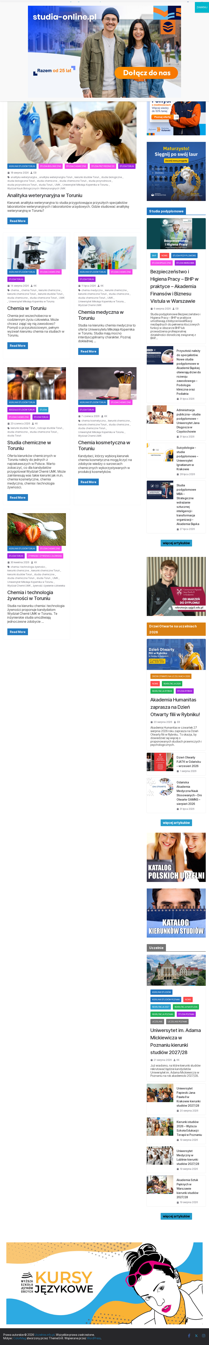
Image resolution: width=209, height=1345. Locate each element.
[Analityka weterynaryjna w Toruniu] (72, 127)
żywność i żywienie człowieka (45, 556)
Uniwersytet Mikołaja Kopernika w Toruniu (85, 184)
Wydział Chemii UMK (89, 305)
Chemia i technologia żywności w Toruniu (30, 595)
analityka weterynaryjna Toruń (55, 177)
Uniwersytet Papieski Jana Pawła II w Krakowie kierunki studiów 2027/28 (188, 1097)
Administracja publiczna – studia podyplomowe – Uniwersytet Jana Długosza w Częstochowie (188, 420)
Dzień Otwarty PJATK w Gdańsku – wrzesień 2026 (189, 762)
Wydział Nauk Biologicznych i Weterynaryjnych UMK (36, 188)
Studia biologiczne (50, 166)
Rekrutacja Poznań (162, 1014)
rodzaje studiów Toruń (21, 409)
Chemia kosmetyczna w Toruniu (104, 445)
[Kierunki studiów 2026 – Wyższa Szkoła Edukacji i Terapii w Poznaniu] (160, 1130)
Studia (43, 409)
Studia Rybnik (184, 691)
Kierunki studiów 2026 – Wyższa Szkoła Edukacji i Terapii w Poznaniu (189, 1128)
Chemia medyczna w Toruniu (101, 315)
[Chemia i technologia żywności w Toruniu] (36, 529)
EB (34, 172)
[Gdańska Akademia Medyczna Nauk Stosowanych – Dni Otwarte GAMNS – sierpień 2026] (160, 795)
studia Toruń (45, 184)
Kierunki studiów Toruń (22, 166)
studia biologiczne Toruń (21, 180)
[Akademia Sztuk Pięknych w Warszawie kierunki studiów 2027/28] (160, 1190)
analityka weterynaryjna (24, 177)
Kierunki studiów (161, 992)
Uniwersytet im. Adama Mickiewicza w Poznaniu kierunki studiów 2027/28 (175, 1041)
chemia (15, 290)
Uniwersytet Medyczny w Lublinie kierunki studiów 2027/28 (188, 1157)
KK (35, 285)
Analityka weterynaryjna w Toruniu (44, 195)
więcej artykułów (176, 543)
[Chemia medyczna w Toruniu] (107, 253)
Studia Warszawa (185, 263)
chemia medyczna (92, 290)
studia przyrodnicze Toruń (22, 184)
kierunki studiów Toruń (86, 177)
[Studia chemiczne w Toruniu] (36, 383)
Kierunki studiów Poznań (166, 999)
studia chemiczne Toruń (72, 180)
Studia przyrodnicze (103, 166)
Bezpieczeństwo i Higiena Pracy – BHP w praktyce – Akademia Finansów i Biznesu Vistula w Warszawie (174, 286)
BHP (154, 255)
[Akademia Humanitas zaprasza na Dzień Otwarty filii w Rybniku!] (176, 654)
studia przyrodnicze (100, 180)
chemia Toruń (28, 290)
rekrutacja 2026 (172, 683)
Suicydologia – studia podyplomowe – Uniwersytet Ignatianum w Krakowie (187, 458)
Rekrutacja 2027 (160, 1007)
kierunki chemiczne (49, 290)
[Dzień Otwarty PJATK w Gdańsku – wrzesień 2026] (160, 764)
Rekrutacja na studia (186, 1007)
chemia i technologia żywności (28, 566)
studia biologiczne (111, 177)
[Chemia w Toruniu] (36, 253)
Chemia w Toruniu (26, 308)
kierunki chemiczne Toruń (21, 294)
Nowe (164, 255)
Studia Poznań (186, 1014)
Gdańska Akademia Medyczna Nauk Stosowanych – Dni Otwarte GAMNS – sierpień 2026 (189, 793)
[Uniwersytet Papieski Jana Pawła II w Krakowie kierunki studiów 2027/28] (160, 1099)
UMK (57, 184)
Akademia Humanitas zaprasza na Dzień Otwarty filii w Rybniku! (175, 707)
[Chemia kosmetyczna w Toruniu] (107, 383)
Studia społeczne (161, 263)
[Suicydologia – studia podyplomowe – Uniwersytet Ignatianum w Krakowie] (160, 460)
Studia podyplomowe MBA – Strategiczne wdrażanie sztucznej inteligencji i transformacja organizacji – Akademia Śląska (188, 504)
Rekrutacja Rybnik (162, 691)
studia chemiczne (47, 180)
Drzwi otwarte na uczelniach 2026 (171, 676)
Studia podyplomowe (184, 255)
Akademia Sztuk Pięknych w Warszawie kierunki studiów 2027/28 (187, 1188)
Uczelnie (157, 1021)
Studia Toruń (127, 166)
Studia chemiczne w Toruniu (29, 445)
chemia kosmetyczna (93, 420)
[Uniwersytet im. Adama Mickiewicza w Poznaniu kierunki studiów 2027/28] (176, 970)
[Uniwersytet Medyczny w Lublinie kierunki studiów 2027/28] (160, 1159)
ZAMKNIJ (202, 7)
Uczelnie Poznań (177, 1021)
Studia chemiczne (76, 166)
